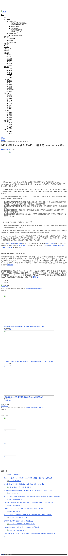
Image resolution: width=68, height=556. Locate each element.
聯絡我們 (6, 44)
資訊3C (9, 54)
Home (2, 135)
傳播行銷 (9, 72)
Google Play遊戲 (50, 243)
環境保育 (9, 86)
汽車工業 (9, 60)
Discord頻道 (21, 245)
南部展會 (9, 117)
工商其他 (9, 77)
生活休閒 (6, 93)
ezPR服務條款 (11, 38)
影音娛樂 (9, 103)
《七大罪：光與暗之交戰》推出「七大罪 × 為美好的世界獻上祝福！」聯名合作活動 (28, 361)
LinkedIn (6, 47)
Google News (7, 48)
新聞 (2, 137)
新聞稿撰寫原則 (15, 26)
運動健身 (9, 100)
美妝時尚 (9, 95)
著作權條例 (10, 40)
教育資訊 (9, 81)
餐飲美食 (9, 98)
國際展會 (9, 119)
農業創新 (9, 107)
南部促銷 (9, 128)
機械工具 (9, 61)
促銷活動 (6, 121)
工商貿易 (6, 67)
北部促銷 (9, 124)
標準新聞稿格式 (11, 33)
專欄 (5, 129)
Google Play (11, 243)
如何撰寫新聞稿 (11, 21)
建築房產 (9, 74)
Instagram (61, 245)
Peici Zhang (7, 149)
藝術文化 (9, 82)
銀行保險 (9, 75)
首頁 (5, 18)
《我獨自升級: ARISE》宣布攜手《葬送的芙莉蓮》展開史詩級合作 (23, 397)
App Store (19, 243)
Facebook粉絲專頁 (6, 247)
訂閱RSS (6, 50)
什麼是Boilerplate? (16, 31)
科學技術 (9, 63)
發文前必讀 (7, 19)
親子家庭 (9, 102)
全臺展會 (9, 112)
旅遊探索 (9, 96)
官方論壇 (45, 245)
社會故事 (9, 133)
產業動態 (9, 68)
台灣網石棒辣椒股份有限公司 (34, 288)
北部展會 (9, 114)
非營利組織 (10, 89)
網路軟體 (9, 58)
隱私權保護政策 (11, 42)
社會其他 (9, 91)
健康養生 (9, 105)
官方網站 (10, 265)
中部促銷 (9, 126)
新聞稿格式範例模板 (16, 35)
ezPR (2, 554)
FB (5, 45)
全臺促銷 (9, 122)
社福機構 (9, 84)
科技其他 (9, 65)
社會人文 (6, 79)
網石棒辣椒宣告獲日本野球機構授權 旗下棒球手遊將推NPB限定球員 (24, 326)
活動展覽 (6, 110)
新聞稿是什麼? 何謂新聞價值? (19, 23)
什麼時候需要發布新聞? (17, 25)
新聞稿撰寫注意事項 (16, 30)
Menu (2, 15)
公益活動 (9, 88)
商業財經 (9, 70)
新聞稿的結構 (14, 28)
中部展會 (9, 116)
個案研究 (9, 131)
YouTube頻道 (53, 245)
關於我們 (6, 37)
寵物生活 (9, 109)
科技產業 (6, 53)
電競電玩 (9, 56)
